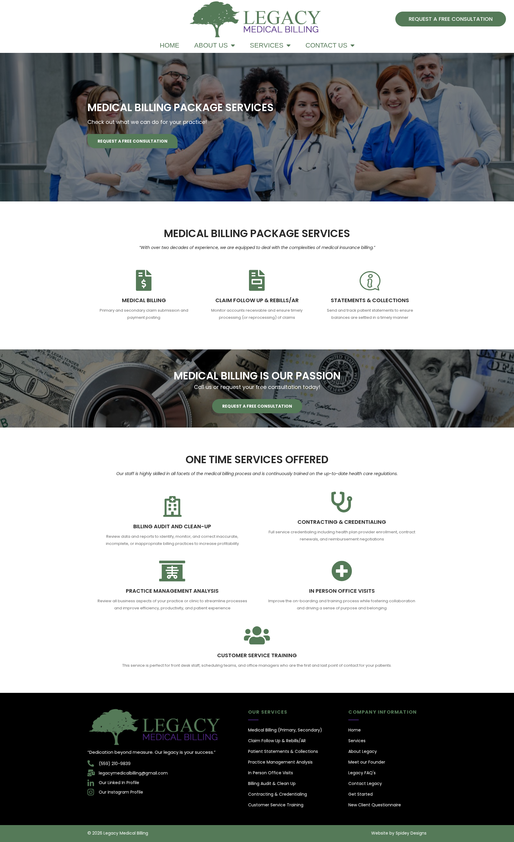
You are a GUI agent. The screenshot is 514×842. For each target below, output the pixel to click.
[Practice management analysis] (172, 571)
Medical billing (144, 300)
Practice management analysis (172, 591)
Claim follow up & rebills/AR (257, 300)
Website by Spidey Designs (399, 833)
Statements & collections (370, 300)
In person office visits (342, 591)
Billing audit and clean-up (172, 526)
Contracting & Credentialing (341, 522)
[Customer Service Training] (257, 635)
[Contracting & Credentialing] (341, 502)
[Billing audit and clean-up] (172, 506)
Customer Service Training (257, 655)
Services (266, 45)
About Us (211, 45)
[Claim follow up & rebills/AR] (257, 280)
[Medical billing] (144, 280)
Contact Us (326, 45)
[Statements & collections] (370, 280)
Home (169, 45)
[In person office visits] (341, 571)
